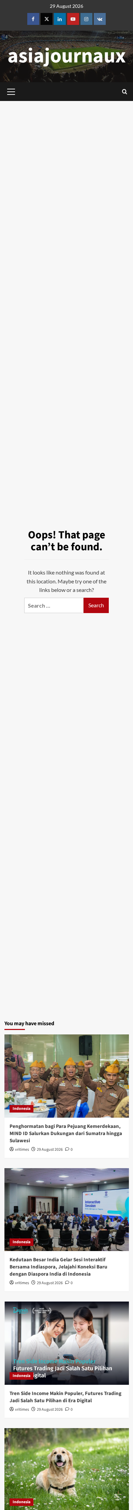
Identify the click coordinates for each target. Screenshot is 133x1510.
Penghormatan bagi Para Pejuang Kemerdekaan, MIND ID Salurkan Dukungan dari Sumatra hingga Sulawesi (66, 1133)
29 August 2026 (50, 1149)
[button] (124, 92)
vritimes (22, 1149)
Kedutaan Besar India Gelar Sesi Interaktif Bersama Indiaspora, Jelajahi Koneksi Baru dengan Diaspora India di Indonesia (58, 1267)
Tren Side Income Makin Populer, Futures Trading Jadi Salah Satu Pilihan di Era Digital (65, 1397)
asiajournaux (67, 56)
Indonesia (21, 1109)
